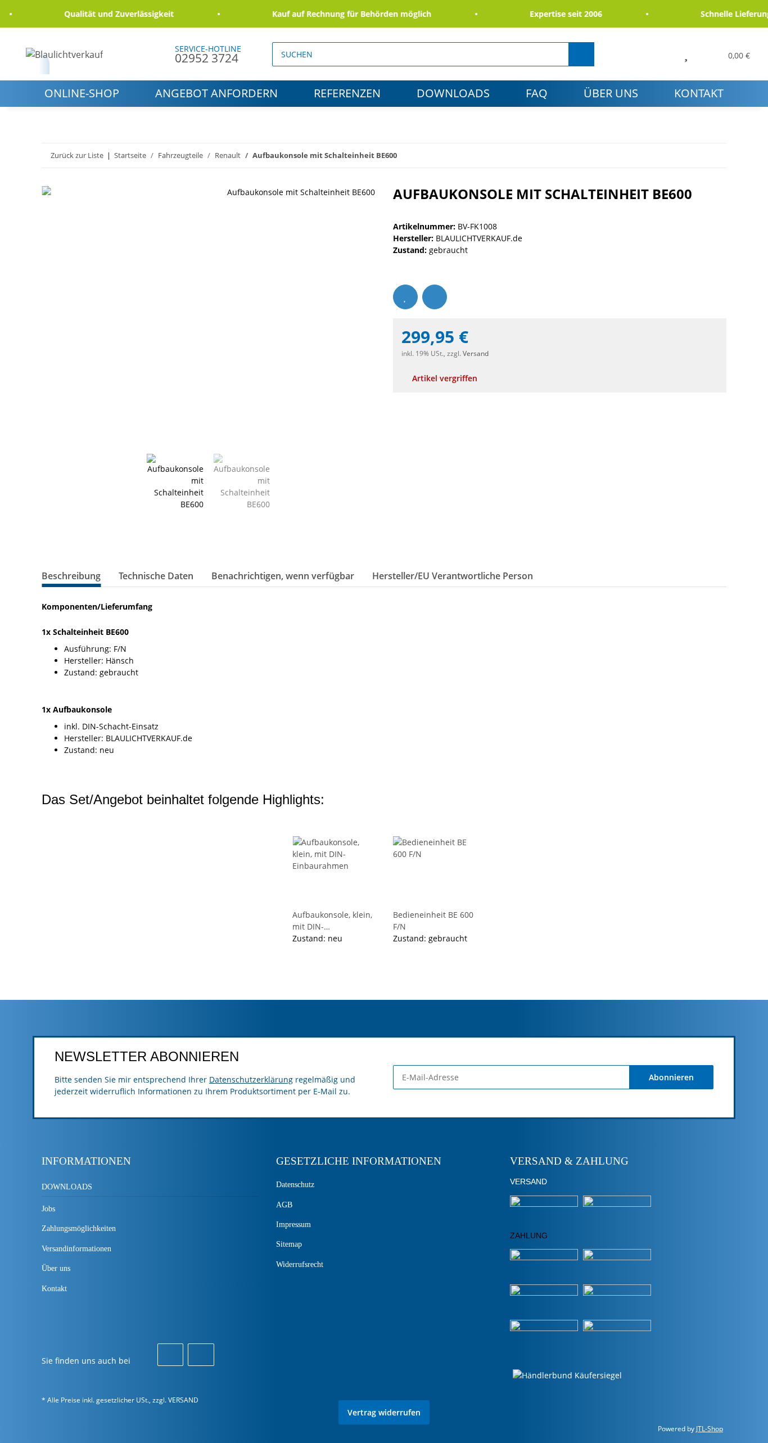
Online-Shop (81, 93)
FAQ (537, 93)
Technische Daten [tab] (156, 576)
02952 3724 (206, 58)
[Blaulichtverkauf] (64, 54)
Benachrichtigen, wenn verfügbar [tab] (282, 576)
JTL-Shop (709, 1428)
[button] (660, 54)
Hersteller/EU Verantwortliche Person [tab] (452, 576)
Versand (476, 353)
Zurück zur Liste (77, 155)
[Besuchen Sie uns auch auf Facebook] (170, 1354)
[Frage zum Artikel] (434, 297)
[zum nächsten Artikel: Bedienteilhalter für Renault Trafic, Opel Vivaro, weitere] (714, 155)
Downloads (453, 93)
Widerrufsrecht (299, 1264)
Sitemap (289, 1244)
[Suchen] (581, 54)
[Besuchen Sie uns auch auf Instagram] (201, 1354)
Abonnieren (671, 1077)
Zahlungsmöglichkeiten (79, 1228)
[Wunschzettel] (686, 54)
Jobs (48, 1209)
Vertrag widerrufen (384, 1412)
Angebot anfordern (216, 93)
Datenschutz (295, 1184)
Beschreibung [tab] (71, 576)
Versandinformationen (76, 1248)
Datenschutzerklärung (251, 1079)
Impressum (293, 1224)
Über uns (611, 93)
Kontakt (699, 93)
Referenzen (347, 93)
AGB (284, 1205)
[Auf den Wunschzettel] (405, 297)
